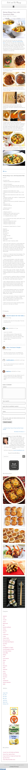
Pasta (4, 662)
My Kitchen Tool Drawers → (19, 431)
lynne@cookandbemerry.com (18, 450)
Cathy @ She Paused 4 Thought (13, 347)
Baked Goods (5, 623)
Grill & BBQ (5, 652)
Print (5, 171)
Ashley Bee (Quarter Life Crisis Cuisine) (15, 315)
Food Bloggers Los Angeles (8, 647)
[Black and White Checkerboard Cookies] (14, 567)
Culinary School (6, 638)
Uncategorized (5, 680)
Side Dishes (5, 675)
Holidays (4, 654)
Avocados (4, 619)
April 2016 (5, 700)
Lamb (4, 656)
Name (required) (6, 401)
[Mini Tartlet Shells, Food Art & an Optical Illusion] (14, 535)
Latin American (6, 658)
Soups (4, 678)
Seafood (4, 673)
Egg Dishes (5, 643)
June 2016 (5, 696)
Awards (4, 621)
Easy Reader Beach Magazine (8, 641)
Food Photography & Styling (8, 649)
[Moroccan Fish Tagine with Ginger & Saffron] (14, 490)
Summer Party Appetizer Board (9, 754)
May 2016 (5, 698)
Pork (4, 663)
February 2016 (5, 704)
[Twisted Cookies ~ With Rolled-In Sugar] (14, 515)
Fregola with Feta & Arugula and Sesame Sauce (12, 756)
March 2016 (5, 702)
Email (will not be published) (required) (10, 406)
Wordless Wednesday (7, 682)
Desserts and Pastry (6, 640)
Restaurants (5, 665)
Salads (4, 667)
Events (4, 645)
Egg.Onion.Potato (6, 757)
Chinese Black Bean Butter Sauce (9, 759)
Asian (4, 618)
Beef (4, 625)
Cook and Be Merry (14, 2)
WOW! (4, 684)
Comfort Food (5, 634)
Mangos (4, 660)
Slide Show (5, 676)
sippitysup (8, 371)
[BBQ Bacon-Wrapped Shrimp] (14, 551)
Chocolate (5, 630)
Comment (5, 386)
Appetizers (5, 616)
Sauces (4, 671)
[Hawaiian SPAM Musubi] (14, 592)
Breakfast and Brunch (7, 627)
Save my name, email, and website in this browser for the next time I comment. (14, 418)
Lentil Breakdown (10, 360)
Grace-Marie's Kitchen (7, 651)
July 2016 (5, 694)
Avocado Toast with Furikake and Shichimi (11, 752)
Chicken (4, 629)
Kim (7, 328)
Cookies (4, 636)
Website (4, 411)
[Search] (23, 456)
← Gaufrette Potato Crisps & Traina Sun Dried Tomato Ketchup (13, 428)
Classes (4, 632)
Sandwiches (5, 669)
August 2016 (5, 693)
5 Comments (14, 16)
